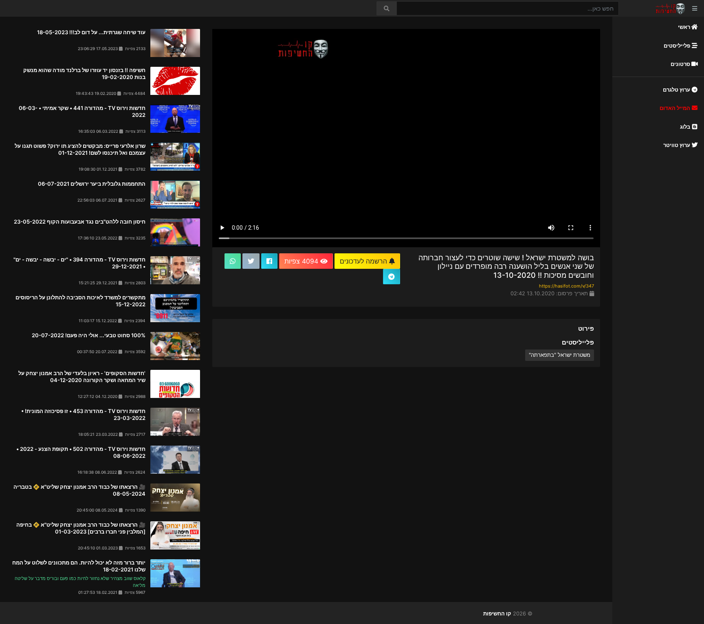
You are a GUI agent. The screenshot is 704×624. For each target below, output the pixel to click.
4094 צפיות (302, 261)
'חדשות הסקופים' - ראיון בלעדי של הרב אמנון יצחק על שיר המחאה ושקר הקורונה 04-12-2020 (81, 376)
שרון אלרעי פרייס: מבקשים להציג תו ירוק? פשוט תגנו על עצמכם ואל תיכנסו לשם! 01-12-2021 (80, 149)
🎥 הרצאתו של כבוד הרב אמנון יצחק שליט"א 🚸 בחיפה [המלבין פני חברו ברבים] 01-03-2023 (80, 528)
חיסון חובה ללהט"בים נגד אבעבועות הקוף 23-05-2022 (79, 221)
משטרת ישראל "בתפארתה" (559, 355)
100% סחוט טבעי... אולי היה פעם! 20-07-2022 (88, 335)
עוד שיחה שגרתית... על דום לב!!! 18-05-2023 (91, 32)
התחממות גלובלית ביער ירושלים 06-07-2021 (91, 183)
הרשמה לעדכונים (364, 261)
